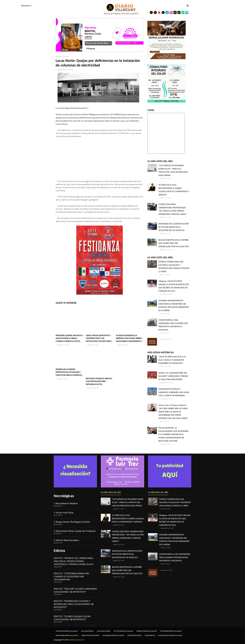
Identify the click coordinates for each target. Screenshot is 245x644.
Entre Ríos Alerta (134, 635)
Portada (59, 56)
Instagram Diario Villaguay (67, 635)
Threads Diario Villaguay (146, 631)
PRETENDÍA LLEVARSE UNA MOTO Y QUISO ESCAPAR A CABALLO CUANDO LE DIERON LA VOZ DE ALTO (69, 339)
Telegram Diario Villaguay (171, 631)
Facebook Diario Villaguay (113, 635)
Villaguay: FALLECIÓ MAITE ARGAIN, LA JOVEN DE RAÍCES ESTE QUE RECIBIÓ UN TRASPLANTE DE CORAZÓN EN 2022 (173, 286)
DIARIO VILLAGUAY (77, 640)
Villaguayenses (87, 631)
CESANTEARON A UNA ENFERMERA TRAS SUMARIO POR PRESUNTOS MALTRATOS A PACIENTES (173, 325)
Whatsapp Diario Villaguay (67, 631)
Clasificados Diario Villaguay (170, 635)
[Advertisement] (100, 162)
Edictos (59, 551)
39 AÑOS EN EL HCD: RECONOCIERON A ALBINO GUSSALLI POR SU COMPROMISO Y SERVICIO (173, 190)
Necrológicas (64, 496)
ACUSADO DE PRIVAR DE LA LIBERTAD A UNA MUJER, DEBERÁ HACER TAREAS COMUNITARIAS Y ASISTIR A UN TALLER (129, 339)
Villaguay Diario (103, 631)
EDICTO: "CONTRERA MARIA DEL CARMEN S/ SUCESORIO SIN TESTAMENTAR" (71, 576)
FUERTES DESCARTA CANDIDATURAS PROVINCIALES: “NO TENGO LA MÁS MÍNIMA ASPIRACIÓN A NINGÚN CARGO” (172, 209)
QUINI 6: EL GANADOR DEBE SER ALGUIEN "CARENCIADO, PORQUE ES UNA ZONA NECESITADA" (173, 376)
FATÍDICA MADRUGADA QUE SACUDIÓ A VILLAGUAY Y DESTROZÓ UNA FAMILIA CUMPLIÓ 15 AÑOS (173, 267)
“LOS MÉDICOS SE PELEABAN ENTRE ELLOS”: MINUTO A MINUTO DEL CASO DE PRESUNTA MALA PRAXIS (173, 170)
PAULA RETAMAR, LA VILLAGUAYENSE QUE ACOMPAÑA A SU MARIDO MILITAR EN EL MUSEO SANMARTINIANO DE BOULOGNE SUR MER (173, 434)
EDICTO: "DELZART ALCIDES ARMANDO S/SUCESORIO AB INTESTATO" (75, 590)
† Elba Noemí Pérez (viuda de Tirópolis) (75, 531)
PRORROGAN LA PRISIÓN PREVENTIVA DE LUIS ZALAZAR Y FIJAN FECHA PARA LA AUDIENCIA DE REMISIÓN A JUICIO (69, 373)
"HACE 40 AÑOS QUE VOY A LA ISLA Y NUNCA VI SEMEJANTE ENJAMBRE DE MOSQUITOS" (172, 360)
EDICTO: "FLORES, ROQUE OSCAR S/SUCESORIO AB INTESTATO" (72, 618)
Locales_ (66, 56)
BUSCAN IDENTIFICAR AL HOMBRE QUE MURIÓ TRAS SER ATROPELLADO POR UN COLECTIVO (173, 243)
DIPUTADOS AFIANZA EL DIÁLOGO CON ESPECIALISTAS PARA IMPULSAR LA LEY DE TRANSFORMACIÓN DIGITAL (99, 382)
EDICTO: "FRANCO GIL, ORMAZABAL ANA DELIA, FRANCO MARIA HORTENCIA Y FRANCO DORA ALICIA (73, 561)
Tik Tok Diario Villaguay (123, 631)
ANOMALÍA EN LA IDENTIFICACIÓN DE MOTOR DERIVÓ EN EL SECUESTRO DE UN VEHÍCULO (173, 227)
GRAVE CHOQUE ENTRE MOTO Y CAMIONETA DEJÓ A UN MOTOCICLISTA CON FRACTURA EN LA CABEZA (99, 339)
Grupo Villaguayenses (90, 635)
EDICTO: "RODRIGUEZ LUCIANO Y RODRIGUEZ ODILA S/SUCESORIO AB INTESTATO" (74, 604)
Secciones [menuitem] (25, 5)
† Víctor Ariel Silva (63, 512)
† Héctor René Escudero (66, 540)
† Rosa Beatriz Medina (66, 503)
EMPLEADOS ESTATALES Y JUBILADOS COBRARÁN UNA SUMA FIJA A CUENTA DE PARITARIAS (173, 392)
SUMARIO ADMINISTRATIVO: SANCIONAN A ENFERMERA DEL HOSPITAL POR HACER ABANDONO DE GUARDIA (173, 306)
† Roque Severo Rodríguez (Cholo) (72, 521)
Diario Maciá (150, 635)
